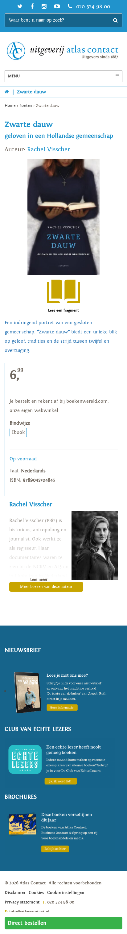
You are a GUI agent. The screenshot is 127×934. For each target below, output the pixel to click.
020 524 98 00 (92, 6)
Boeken (25, 106)
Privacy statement (22, 902)
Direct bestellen (27, 923)
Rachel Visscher (48, 149)
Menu (14, 76)
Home (10, 106)
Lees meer (38, 579)
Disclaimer (15, 892)
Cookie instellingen (65, 892)
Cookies (36, 892)
